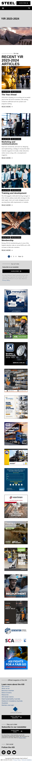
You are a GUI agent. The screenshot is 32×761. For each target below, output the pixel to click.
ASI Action (5, 92)
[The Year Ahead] (16, 77)
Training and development (14, 193)
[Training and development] (16, 176)
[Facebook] (9, 752)
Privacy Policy (6, 280)
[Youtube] (14, 752)
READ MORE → (7, 107)
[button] (3, 8)
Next (19, 256)
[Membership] (16, 223)
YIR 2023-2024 (15, 92)
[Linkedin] (4, 752)
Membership (7, 240)
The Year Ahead (9, 95)
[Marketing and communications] (16, 124)
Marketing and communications (10, 143)
